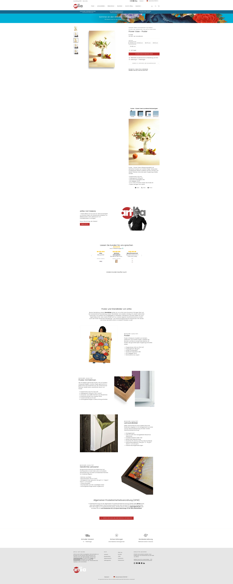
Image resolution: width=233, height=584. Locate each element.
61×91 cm (155, 43)
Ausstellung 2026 (77, 1)
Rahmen (140, 116)
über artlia (84, 224)
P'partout (148, 116)
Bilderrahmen (111, 6)
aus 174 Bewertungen (116, 248)
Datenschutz (121, 560)
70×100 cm (133, 46)
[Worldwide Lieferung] (146, 535)
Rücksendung (107, 556)
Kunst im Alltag (129, 6)
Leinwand (155, 116)
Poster (92, 6)
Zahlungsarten (107, 560)
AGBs (119, 556)
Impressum (120, 558)
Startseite (131, 27)
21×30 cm (132, 43)
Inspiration (138, 6)
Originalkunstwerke (77, 558)
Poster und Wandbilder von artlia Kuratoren (142, 29)
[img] (116, 247)
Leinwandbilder (101, 6)
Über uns (120, 552)
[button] (92, 255)
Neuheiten (120, 6)
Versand (106, 554)
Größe (131, 40)
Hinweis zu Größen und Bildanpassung (144, 63)
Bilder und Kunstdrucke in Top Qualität (143, 27)
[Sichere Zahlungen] (116, 535)
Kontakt (120, 554)
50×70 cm (147, 43)
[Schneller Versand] (87, 535)
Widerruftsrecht (107, 558)
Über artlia (85, 1)
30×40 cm (140, 43)
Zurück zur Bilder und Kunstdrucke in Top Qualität (117, 518)
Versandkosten (139, 36)
